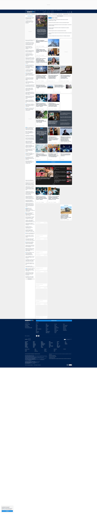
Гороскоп (48, 10)
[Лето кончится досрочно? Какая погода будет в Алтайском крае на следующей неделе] (54, 70)
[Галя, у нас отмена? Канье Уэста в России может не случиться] (66, 148)
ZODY (55, 10)
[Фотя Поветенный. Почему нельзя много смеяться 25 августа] (41, 21)
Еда (36, 308)
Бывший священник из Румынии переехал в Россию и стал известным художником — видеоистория (60, 176)
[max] (38, 314)
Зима (46, 302)
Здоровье (37, 310)
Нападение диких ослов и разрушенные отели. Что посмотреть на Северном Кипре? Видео (60, 172)
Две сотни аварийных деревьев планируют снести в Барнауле (41, 41)
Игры (61, 10)
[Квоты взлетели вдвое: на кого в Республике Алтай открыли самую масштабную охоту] (66, 70)
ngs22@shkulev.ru (33, 337)
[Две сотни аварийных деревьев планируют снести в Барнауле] (53, 43)
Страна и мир (65, 304)
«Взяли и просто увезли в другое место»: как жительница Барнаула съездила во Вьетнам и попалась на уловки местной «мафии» (41, 61)
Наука (46, 308)
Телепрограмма (41, 10)
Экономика (64, 307)
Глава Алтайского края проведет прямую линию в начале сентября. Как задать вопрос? (41, 51)
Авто (36, 302)
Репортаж (66, 205)
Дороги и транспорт (38, 307)
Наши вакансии (27, 304)
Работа (55, 307)
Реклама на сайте (27, 302)
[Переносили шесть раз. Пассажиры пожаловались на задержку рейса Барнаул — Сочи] (50, 86)
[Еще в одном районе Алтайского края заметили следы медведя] (41, 115)
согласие (4, 509)
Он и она (55, 302)
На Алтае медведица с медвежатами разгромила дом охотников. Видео (60, 86)
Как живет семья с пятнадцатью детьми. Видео (59, 168)
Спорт (64, 302)
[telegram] (36, 314)
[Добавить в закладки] (52, 92)
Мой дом (47, 307)
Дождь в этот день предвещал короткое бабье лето (41, 34)
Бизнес (37, 303)
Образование (47, 310)
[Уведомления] (70, 12)
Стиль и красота (65, 303)
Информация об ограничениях (52, 333)
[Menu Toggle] (25, 12)
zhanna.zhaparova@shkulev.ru (28, 340)
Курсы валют (52, 10)
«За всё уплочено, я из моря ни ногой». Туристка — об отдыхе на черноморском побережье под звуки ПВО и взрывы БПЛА (41, 133)
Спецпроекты (65, 308)
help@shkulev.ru (30, 338)
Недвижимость (27, 10)
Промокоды (58, 10)
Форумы (38, 10)
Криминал (47, 303)
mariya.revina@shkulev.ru (27, 341)
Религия (55, 309)
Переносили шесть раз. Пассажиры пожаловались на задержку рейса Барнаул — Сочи (41, 86)
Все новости (30, 16)
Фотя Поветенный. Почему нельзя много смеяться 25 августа (41, 30)
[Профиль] (71, 12)
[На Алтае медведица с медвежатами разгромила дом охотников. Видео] (68, 86)
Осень (55, 303)
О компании (26, 303)
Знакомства (31, 10)
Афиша (45, 10)
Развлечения (56, 308)
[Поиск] (68, 12)
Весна (37, 304)
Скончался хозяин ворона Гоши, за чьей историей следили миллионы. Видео (43, 178)
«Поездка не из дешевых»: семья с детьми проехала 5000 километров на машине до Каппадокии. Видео (60, 180)
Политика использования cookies (52, 334)
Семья (55, 310)
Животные (37, 309)
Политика (55, 304)
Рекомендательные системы (52, 335)
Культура (47, 304)
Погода (35, 10)
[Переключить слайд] (71, 175)
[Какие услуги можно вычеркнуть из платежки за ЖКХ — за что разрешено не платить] (41, 148)
